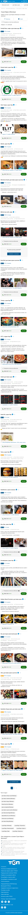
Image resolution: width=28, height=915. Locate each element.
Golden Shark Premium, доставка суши (11, 599)
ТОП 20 (2, 8)
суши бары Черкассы (18, 831)
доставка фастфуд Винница (8, 812)
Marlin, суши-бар (5, 144)
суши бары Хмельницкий (7, 828)
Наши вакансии (5, 892)
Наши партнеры (5, 894)
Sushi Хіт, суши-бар (6, 414)
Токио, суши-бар (5, 744)
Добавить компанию (14, 253)
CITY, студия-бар (5, 336)
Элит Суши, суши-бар (7, 105)
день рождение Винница (7, 807)
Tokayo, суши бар (5, 300)
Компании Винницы (10, 8)
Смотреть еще (14, 781)
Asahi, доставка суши (6, 377)
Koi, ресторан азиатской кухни (9, 634)
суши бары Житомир (6, 825)
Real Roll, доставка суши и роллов (10, 260)
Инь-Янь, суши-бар (6, 524)
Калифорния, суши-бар (7, 560)
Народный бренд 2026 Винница (9, 883)
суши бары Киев (5, 831)
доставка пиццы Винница (8, 801)
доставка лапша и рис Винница (9, 795)
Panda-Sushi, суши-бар (7, 67)
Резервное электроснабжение (11, 22)
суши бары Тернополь (20, 825)
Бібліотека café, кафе (6, 212)
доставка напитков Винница (8, 798)
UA (21, 1)
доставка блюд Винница (7, 821)
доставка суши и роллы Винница (9, 809)
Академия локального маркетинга (9, 888)
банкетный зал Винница (7, 804)
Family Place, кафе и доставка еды (10, 28)
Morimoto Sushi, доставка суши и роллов (12, 179)
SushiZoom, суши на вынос (8, 489)
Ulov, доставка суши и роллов (9, 672)
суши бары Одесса (21, 828)
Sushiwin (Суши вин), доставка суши (11, 709)
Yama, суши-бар (5, 452)
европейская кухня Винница (8, 815)
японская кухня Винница (7, 818)
